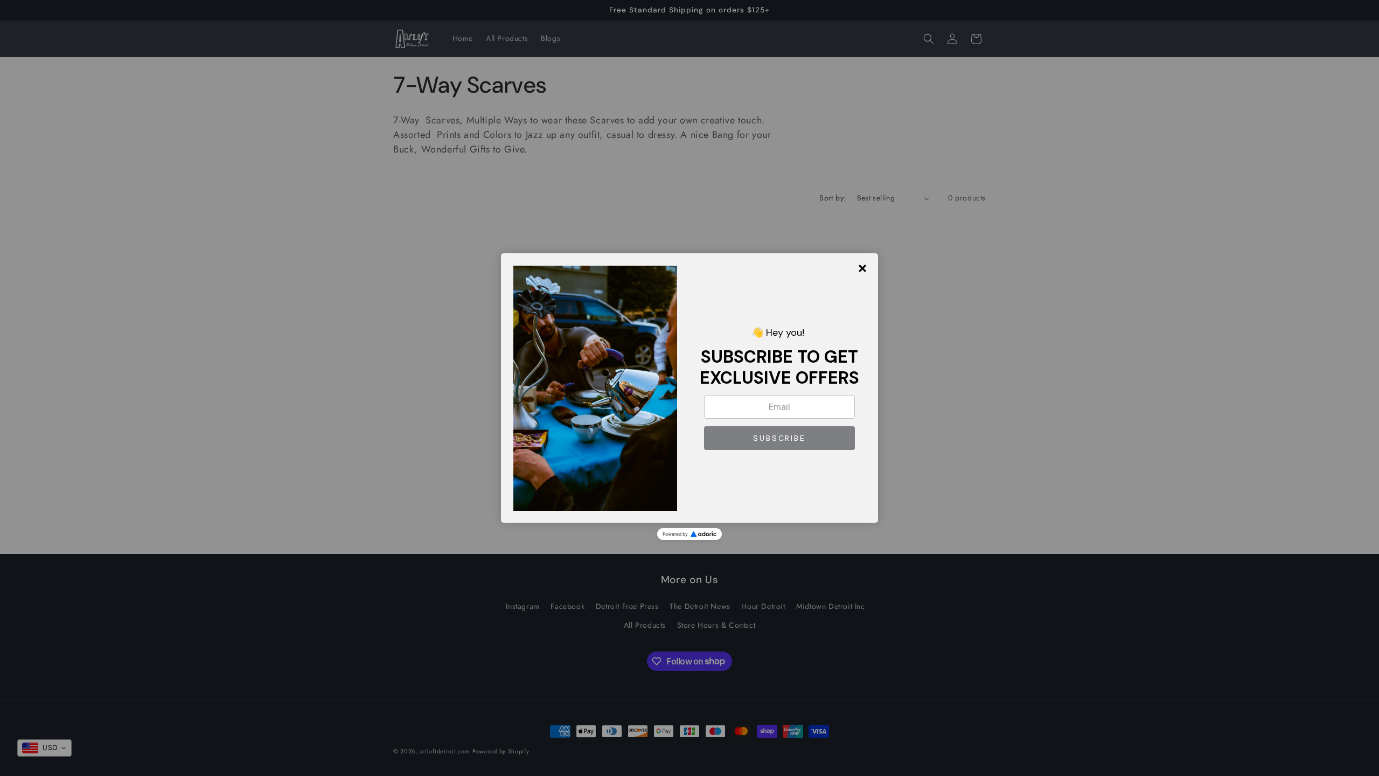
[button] (779, 438)
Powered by (675, 534)
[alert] (689, 388)
